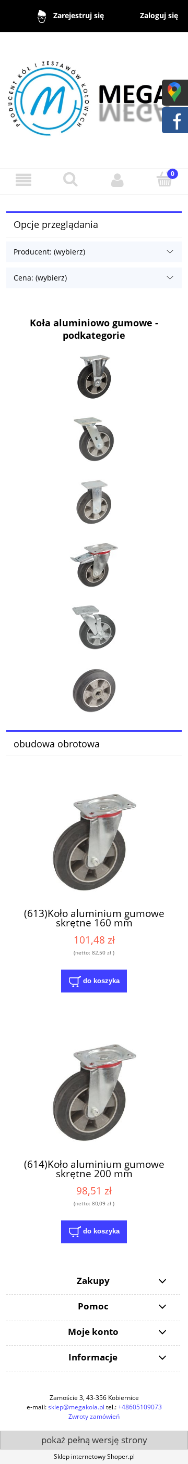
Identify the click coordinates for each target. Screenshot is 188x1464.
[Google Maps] (174, 91)
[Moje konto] (117, 180)
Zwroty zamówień (94, 1416)
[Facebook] (174, 118)
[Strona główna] (94, 95)
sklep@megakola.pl (76, 1407)
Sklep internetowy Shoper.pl (94, 1456)
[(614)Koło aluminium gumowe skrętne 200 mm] (94, 1092)
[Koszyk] (164, 179)
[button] (23, 180)
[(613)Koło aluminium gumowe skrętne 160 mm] (94, 842)
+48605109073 (140, 1407)
